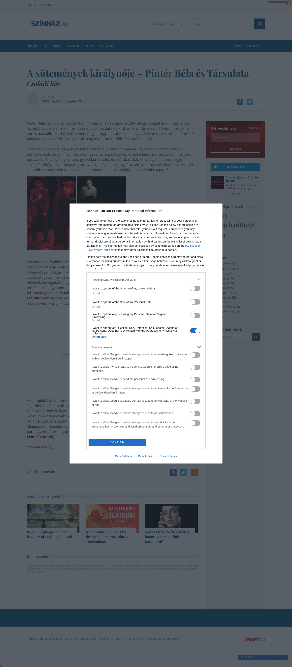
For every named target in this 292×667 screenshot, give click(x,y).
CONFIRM (117, 442)
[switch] (195, 288)
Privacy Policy (168, 456)
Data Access (146, 456)
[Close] (215, 211)
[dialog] (146, 333)
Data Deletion (123, 456)
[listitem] (146, 280)
